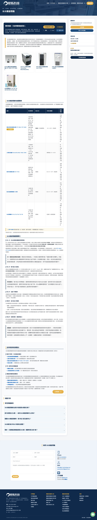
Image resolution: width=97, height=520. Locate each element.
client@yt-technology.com (12, 506)
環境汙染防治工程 (50, 504)
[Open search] (84, 3)
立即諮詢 (57, 391)
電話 (46, 30)
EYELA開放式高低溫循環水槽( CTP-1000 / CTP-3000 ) (11, 68)
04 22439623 (63, 457)
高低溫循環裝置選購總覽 (12, 356)
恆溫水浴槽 (9, 362)
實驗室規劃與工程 (63, 3)
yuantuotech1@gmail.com (63, 469)
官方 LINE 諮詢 (82, 30)
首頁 (48, 3)
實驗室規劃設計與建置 (51, 496)
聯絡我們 (90, 3)
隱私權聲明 (88, 517)
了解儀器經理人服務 (49, 27)
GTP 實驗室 (64, 502)
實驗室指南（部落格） (84, 496)
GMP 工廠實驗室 (65, 496)
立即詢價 (82, 27)
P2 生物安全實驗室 (66, 500)
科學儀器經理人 (10, 384)
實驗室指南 (80, 3)
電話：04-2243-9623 (11, 504)
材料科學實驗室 (65, 508)
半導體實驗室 (65, 504)
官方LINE (61, 30)
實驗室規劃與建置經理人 (12, 380)
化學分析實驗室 (65, 506)
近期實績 (73, 3)
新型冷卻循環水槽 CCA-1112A (13, 171)
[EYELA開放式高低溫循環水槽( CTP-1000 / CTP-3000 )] (11, 59)
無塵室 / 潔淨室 (65, 498)
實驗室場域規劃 (65, 494)
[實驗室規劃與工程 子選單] (69, 3)
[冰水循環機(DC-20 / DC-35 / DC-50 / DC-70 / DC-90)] (11, 81)
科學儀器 (52, 3)
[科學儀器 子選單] (56, 3)
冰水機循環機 (73, 43)
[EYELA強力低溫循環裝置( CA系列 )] (58, 59)
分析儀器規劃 (60, 27)
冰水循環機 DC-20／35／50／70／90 (15, 214)
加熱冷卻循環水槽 (11, 358)
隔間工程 (48, 502)
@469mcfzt (64, 477)
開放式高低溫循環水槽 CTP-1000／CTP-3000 (16, 127)
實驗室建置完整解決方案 (12, 382)
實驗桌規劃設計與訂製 (51, 498)
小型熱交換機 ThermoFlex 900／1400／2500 (16, 152)
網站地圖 (83, 517)
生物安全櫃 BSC (34, 504)
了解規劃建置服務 (82, 57)
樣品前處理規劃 (34, 498)
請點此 (65, 479)
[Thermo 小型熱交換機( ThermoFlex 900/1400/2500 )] (26, 59)
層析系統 (33, 500)
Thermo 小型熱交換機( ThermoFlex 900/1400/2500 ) (25, 68)
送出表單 (15, 476)
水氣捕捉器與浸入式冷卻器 (13, 370)
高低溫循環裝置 (13, 8)
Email (53, 30)
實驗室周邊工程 (49, 500)
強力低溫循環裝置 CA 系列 (12, 191)
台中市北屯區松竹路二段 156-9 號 (13, 510)
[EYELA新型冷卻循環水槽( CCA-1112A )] (42, 59)
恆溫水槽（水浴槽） (75, 38)
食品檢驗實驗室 (65, 511)
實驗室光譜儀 (10, 368)
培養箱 (32, 506)
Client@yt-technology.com (63, 467)
